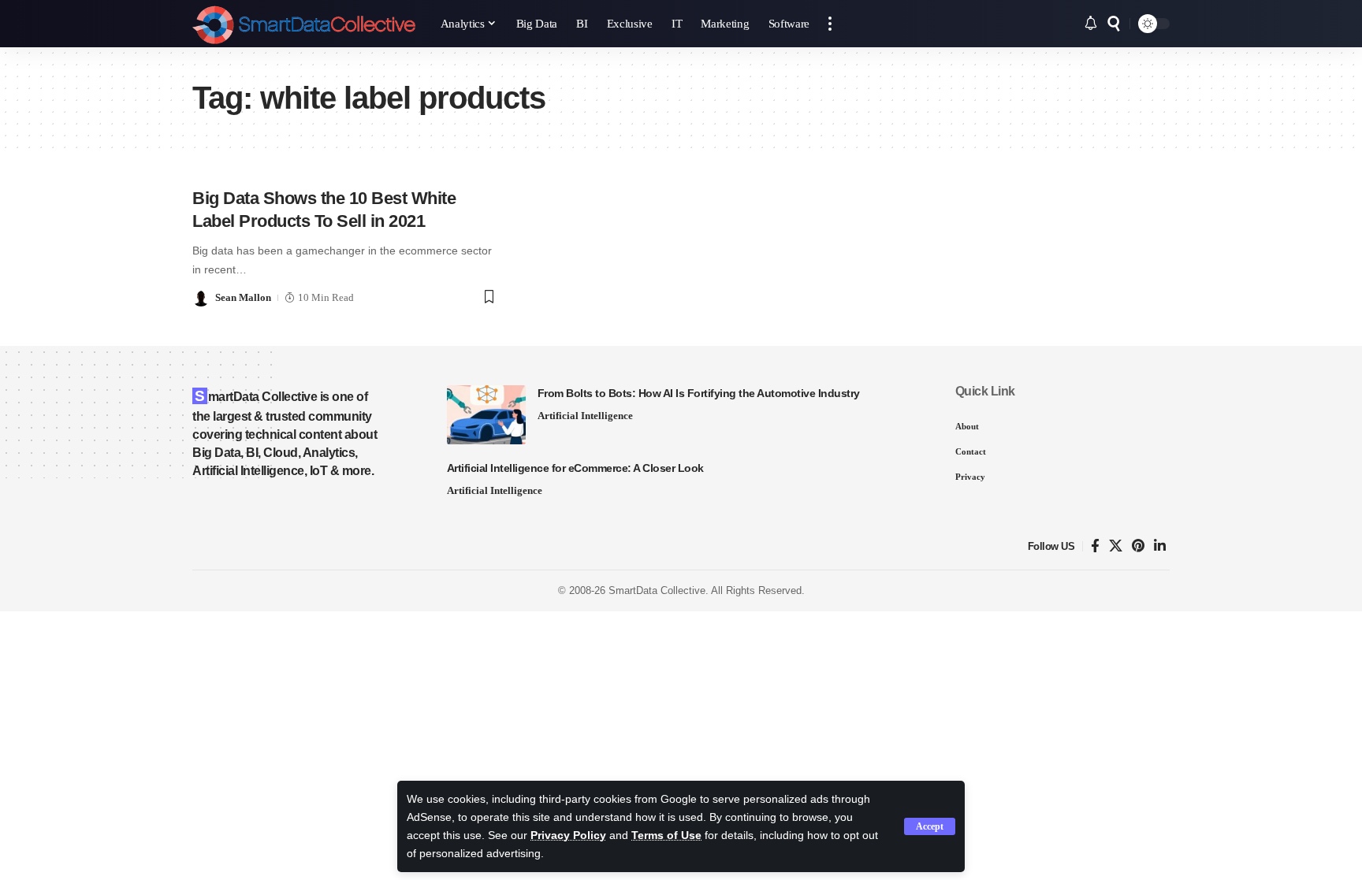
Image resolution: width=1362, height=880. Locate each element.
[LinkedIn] (1160, 546)
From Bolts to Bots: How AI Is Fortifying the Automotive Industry (699, 393)
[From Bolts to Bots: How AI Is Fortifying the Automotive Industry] (486, 414)
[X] (1115, 546)
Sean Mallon (243, 297)
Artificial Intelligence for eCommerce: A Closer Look (575, 468)
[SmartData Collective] (303, 23)
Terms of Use (666, 835)
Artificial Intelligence (585, 415)
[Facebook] (1095, 546)
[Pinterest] (1138, 546)
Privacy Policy (568, 835)
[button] (929, 826)
